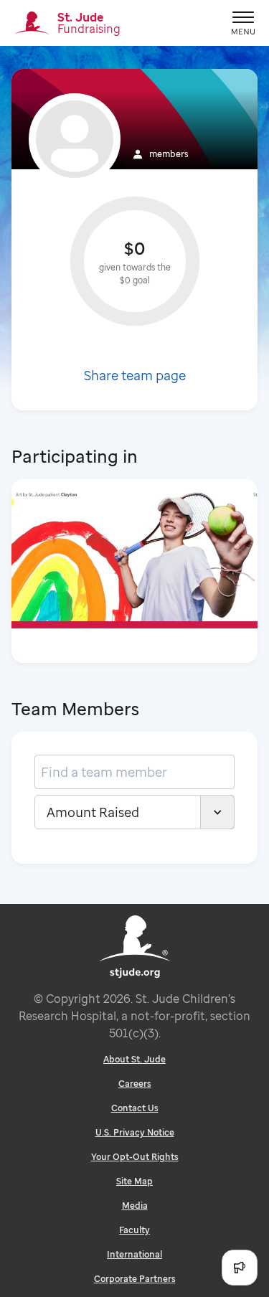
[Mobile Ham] (243, 23)
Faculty (134, 1230)
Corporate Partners (135, 1279)
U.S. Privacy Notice (134, 1132)
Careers (134, 1083)
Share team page (135, 375)
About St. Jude (134, 1059)
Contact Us (135, 1108)
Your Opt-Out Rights (135, 1157)
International (134, 1254)
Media (135, 1205)
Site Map (134, 1181)
